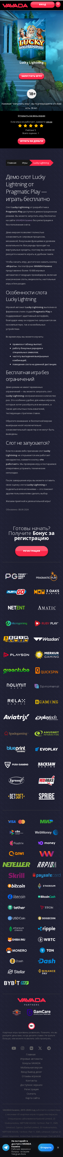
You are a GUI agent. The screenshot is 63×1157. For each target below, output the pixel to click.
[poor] (25, 125)
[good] (36, 125)
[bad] (20, 125)
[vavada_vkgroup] (31, 1048)
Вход (42, 4)
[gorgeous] (41, 125)
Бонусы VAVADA (31, 1063)
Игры (25, 162)
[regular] (31, 125)
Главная (12, 162)
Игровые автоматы (31, 1058)
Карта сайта (33, 1098)
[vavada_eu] (40, 1048)
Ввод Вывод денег (31, 1071)
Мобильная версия (31, 1067)
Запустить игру (31, 76)
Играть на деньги (31, 141)
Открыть (45, 1147)
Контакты (31, 1080)
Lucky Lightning (41, 162)
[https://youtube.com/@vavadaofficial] (14, 1048)
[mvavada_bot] (49, 1048)
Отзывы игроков (31, 1076)
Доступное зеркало (31, 1084)
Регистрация (31, 550)
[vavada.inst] (22, 1048)
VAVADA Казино (24, 220)
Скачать (31, 1093)
